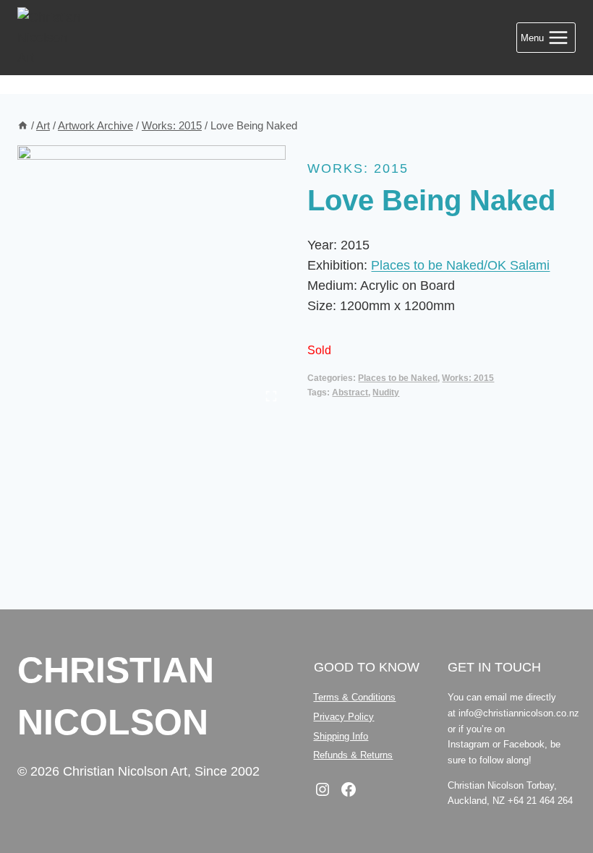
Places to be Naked (398, 378)
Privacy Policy (343, 716)
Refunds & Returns (353, 755)
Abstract (350, 392)
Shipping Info (340, 736)
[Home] (22, 125)
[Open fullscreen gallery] (271, 396)
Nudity (385, 392)
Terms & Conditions (354, 697)
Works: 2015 (358, 168)
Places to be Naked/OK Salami (460, 265)
